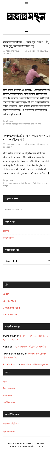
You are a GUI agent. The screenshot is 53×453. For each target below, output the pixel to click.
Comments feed (11, 307)
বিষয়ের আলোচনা (9, 388)
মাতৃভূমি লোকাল (8, 237)
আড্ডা (5, 381)
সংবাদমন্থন (26, 17)
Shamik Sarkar (10, 364)
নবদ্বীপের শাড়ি (35, 183)
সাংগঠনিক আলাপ (9, 402)
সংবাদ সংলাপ (7, 395)
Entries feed (9, 300)
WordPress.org (11, 314)
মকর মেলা (38, 124)
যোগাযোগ (25, 446)
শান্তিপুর (5, 186)
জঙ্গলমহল (15, 124)
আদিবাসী (8, 124)
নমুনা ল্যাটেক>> (9, 431)
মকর (32, 124)
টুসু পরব (27, 183)
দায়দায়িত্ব (32, 446)
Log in (6, 293)
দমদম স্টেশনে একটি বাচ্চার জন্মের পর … (35, 364)
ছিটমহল (6, 230)
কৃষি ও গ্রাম (9, 121)
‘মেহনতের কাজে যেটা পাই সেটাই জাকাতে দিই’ (29, 346)
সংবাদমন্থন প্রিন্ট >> (11, 423)
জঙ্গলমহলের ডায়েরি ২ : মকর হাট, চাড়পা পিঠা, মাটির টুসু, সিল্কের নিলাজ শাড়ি (26, 44)
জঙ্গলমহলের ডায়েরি (24, 124)
